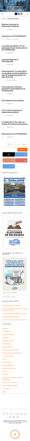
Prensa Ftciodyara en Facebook (8, 296)
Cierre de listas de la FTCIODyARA (10, 60)
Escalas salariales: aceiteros (10, 350)
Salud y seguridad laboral (10, 385)
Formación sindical (8, 356)
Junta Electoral (6, 362)
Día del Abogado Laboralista (10, 317)
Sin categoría (6, 388)
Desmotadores (6, 344)
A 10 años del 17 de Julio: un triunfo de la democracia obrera (15, 123)
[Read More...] (3, 29)
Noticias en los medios (9, 368)
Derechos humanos (8, 341)
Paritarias (5, 374)
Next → (24, 144)
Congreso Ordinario (12, 80)
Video (4, 392)
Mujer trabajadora (8, 365)
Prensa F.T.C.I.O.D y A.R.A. (13, 39)
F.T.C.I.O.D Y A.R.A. (15, 415)
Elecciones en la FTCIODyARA (14, 134)
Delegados (5, 338)
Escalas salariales (7, 347)
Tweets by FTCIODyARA (9, 292)
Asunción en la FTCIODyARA (14, 36)
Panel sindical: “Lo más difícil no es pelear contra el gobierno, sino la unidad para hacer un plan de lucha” (14, 74)
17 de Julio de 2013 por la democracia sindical (12, 111)
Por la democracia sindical (13, 100)
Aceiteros (5, 328)
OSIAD (4, 371)
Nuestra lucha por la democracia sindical (10, 25)
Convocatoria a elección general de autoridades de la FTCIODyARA (13, 89)
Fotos (4, 359)
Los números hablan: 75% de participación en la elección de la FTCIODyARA (14, 48)
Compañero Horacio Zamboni (11, 305)
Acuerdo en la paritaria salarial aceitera (14, 320)
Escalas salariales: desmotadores (12, 353)
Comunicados (10, 29)
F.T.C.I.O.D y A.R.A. (15, 2)
